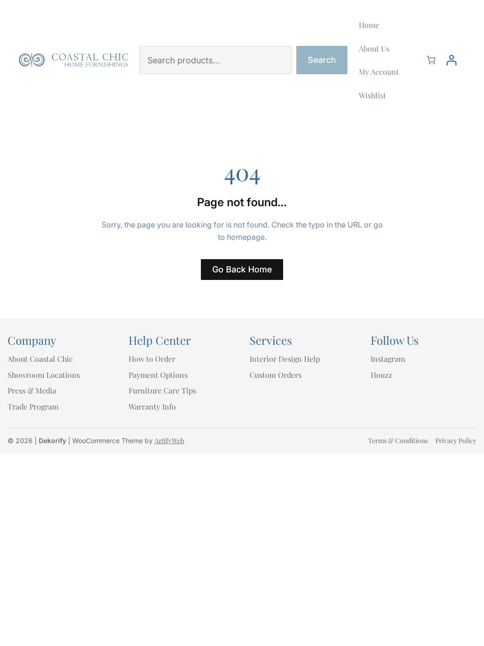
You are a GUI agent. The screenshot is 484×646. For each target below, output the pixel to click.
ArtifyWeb (169, 440)
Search (322, 60)
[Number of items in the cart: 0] (431, 60)
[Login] (451, 60)
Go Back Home (242, 269)
